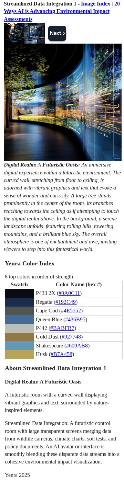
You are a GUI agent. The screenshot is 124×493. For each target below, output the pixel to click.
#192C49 (65, 302)
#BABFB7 (62, 328)
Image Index (95, 4)
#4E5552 (71, 310)
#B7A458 (61, 354)
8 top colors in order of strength (39, 276)
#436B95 (75, 319)
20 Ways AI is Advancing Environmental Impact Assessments (62, 11)
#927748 (71, 337)
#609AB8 (77, 345)
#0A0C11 (69, 293)
